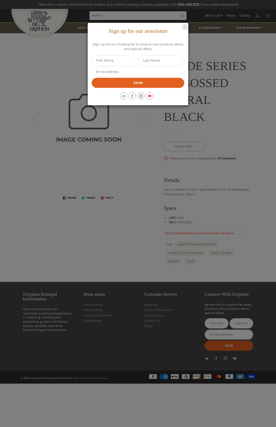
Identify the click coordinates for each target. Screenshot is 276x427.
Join (138, 83)
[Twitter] (123, 95)
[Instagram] (140, 95)
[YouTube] (149, 95)
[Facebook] (132, 95)
